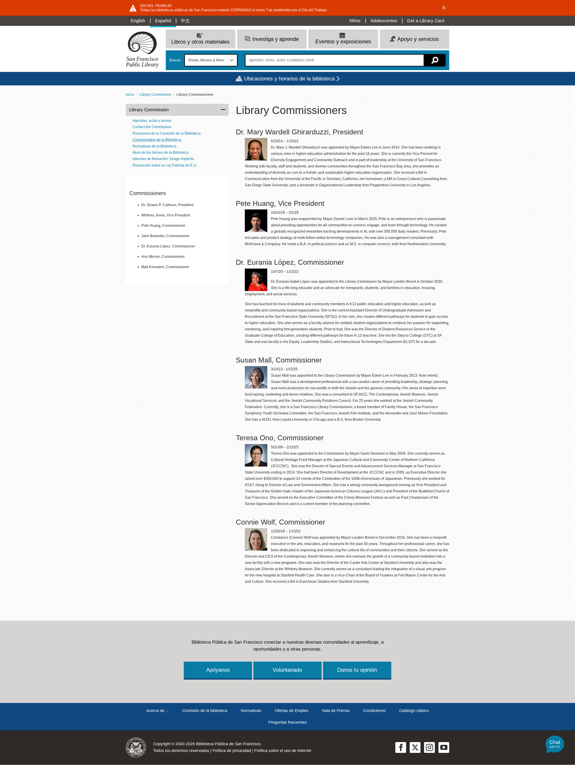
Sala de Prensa (335, 710)
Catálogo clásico (414, 710)
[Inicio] (142, 49)
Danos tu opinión (357, 670)
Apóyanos (218, 670)
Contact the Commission (152, 127)
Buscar (175, 60)
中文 (185, 20)
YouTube (443, 747)
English (138, 20)
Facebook (400, 747)
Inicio (130, 94)
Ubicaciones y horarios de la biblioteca (289, 79)
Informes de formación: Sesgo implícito (163, 159)
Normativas (251, 710)
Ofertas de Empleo (291, 710)
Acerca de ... (157, 710)
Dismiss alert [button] (444, 8)
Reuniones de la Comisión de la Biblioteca (167, 133)
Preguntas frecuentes (287, 722)
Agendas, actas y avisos (152, 120)
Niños (354, 20)
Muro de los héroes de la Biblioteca (161, 152)
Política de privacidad (231, 750)
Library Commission (155, 94)
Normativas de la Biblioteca (154, 146)
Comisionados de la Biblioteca (157, 140)
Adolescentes (383, 20)
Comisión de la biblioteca (204, 710)
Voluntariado (287, 670)
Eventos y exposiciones (343, 41)
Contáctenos (374, 710)
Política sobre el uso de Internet (282, 750)
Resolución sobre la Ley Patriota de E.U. (165, 165)
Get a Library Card (425, 20)
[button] (555, 744)
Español (163, 20)
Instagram (429, 747)
